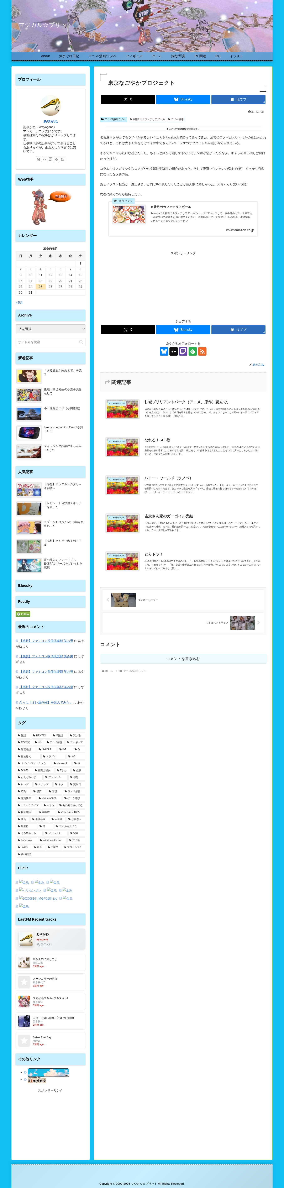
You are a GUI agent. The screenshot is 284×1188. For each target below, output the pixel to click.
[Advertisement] (183, 285)
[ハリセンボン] (28, 890)
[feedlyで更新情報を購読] (193, 351)
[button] (81, 342)
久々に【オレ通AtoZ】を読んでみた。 (46, 702)
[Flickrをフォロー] (173, 351)
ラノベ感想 (177, 119)
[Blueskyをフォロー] (164, 351)
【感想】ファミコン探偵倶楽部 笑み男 (46, 641)
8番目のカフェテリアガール (149, 119)
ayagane (42, 939)
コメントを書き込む (183, 659)
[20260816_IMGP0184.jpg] (36, 898)
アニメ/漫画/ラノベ (115, 119)
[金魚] (22, 882)
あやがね (50, 121)
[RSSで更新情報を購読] (202, 351)
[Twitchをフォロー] (183, 351)
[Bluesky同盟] (46, 1072)
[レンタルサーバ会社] (35, 1079)
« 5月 (19, 302)
